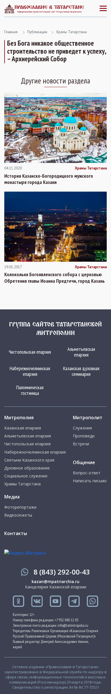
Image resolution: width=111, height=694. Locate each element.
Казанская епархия (22, 428)
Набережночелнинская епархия (30, 371)
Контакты (15, 533)
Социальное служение (26, 476)
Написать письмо (90, 480)
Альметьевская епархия (81, 352)
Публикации (37, 32)
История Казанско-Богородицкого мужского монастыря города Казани (48, 179)
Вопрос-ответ (86, 472)
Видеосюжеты (18, 515)
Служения (82, 428)
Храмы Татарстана (71, 32)
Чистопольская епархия (30, 352)
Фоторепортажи (20, 507)
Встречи (81, 443)
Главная (11, 32)
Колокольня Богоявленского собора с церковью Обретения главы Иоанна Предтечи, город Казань (54, 277)
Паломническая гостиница (30, 390)
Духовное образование (27, 468)
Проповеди (83, 436)
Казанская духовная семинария (81, 371)
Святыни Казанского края (29, 460)
